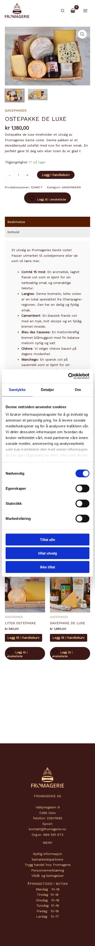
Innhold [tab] (13, 232)
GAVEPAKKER (16, 110)
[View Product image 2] (38, 94)
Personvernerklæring (47, 870)
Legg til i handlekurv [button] (23, 637)
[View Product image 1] (14, 95)
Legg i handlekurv (56, 175)
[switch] (82, 488)
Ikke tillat (47, 567)
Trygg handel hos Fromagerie (48, 865)
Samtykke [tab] (17, 389)
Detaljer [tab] (47, 389)
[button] (63, 11)
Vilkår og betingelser (47, 876)
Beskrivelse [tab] (16, 222)
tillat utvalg (47, 553)
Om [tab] (78, 389)
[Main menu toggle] (85, 10)
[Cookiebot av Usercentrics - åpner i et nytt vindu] (68, 376)
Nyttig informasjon (47, 854)
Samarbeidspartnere (47, 859)
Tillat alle (47, 539)
